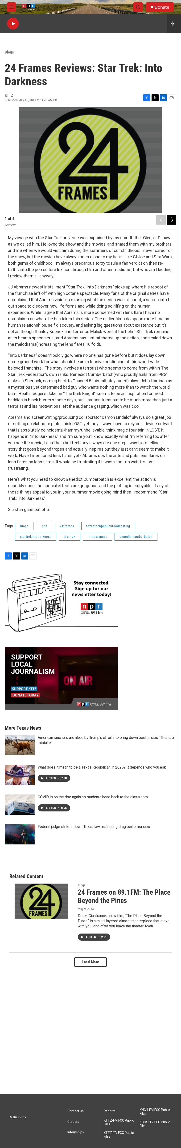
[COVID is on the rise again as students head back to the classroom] (20, 804)
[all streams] (174, 23)
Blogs (9, 52)
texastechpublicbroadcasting (108, 526)
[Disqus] (90, 1030)
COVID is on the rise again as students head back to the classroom (93, 797)
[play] (13, 23)
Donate (162, 7)
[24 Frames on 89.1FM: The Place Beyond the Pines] (41, 901)
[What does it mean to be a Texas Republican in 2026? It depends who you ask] (20, 775)
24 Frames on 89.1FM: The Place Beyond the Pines (124, 896)
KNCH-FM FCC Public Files (155, 1111)
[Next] (171, 220)
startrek (69, 537)
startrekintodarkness (35, 537)
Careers (73, 1121)
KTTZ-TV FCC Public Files (119, 1134)
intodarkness (97, 537)
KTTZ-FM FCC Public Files (119, 1122)
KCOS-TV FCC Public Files (155, 1124)
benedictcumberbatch (135, 537)
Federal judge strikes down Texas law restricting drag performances (94, 826)
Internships (75, 1132)
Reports (109, 1111)
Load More (90, 962)
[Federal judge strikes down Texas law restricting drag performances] (20, 834)
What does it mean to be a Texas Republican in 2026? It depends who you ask (102, 767)
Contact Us (75, 1111)
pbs (44, 526)
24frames (67, 526)
